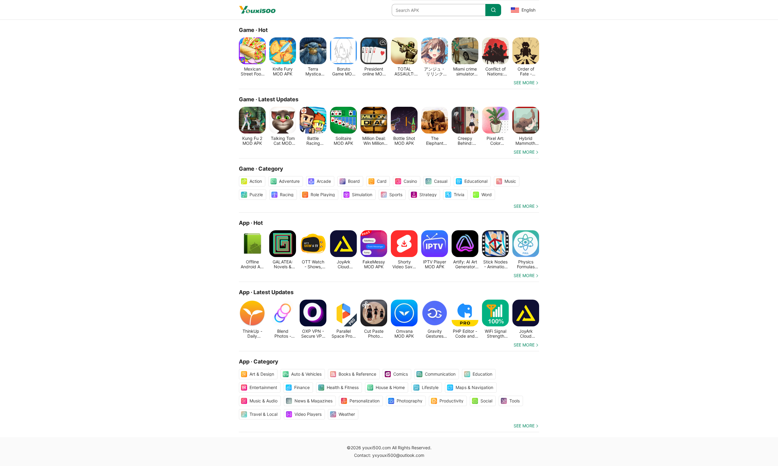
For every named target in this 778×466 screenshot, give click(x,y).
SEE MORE (524, 82)
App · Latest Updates (266, 292)
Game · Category (261, 168)
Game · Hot (253, 30)
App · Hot (251, 223)
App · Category (258, 361)
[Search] (493, 10)
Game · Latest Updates (268, 99)
